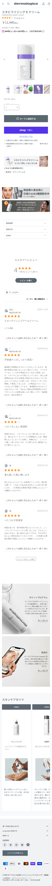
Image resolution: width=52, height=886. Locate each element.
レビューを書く (26, 280)
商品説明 (9, 223)
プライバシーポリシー (20, 878)
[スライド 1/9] (7, 89)
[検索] (8, 4)
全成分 (8, 235)
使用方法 (9, 229)
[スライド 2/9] (18, 89)
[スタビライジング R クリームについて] (26, 161)
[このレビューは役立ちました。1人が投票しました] (40, 455)
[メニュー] (3, 4)
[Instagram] (16, 845)
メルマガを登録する (15, 853)
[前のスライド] (4, 59)
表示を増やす (16, 395)
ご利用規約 (6, 878)
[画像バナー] (26, 193)
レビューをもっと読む (26, 559)
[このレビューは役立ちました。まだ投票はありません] (40, 338)
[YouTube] (22, 845)
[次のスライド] (47, 59)
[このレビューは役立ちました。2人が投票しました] (40, 405)
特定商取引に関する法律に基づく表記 (15, 880)
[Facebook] (5, 845)
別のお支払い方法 (26, 136)
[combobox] (37, 299)
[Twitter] (10, 845)
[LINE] (28, 845)
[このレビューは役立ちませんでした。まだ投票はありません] (45, 338)
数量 (7, 104)
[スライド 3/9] (28, 89)
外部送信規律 (35, 880)
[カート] (49, 4)
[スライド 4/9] (38, 89)
